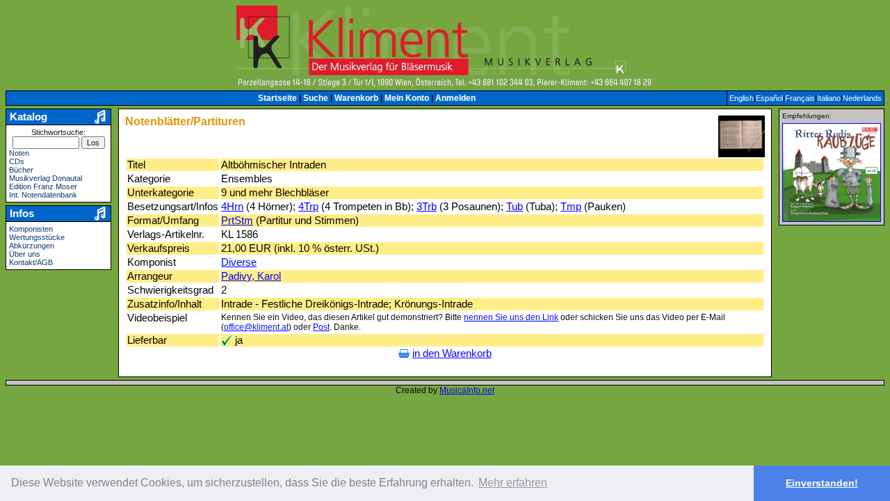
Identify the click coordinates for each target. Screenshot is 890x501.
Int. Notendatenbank (43, 195)
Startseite (277, 98)
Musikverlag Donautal (45, 178)
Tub (514, 206)
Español (769, 98)
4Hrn (232, 206)
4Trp (308, 206)
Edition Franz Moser (43, 186)
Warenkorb (356, 98)
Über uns (24, 254)
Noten (19, 153)
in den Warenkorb (452, 353)
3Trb (426, 206)
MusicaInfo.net (466, 390)
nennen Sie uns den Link (511, 317)
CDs (16, 161)
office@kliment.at (256, 327)
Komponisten (31, 229)
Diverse (239, 262)
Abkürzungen (31, 245)
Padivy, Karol (251, 276)
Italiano (829, 98)
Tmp (570, 206)
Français (800, 98)
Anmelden (455, 98)
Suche (315, 98)
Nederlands (862, 98)
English (741, 98)
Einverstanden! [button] (822, 482)
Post (321, 327)
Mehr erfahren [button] (512, 482)
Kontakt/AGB (31, 262)
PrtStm (237, 220)
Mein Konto (407, 98)
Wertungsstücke (37, 237)
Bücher (21, 170)
